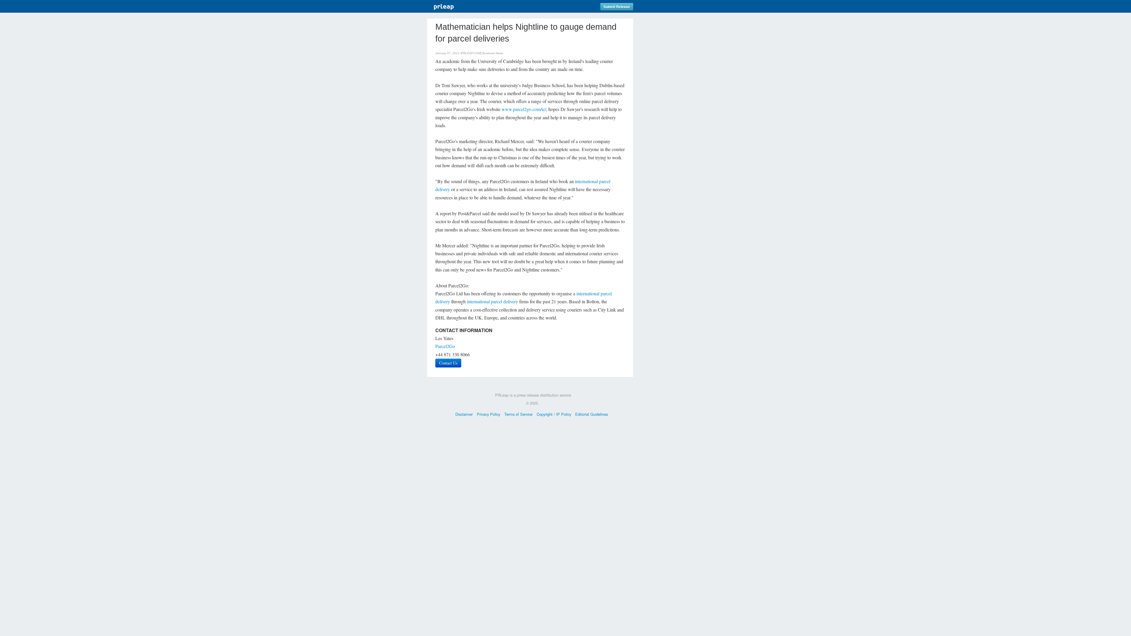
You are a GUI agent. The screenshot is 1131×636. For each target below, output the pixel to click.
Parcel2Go (445, 346)
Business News (492, 53)
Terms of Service (518, 414)
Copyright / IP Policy (554, 414)
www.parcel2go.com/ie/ (524, 109)
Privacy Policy (488, 414)
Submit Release (616, 6)
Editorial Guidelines (591, 414)
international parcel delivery (492, 301)
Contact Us (448, 363)
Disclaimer (464, 414)
